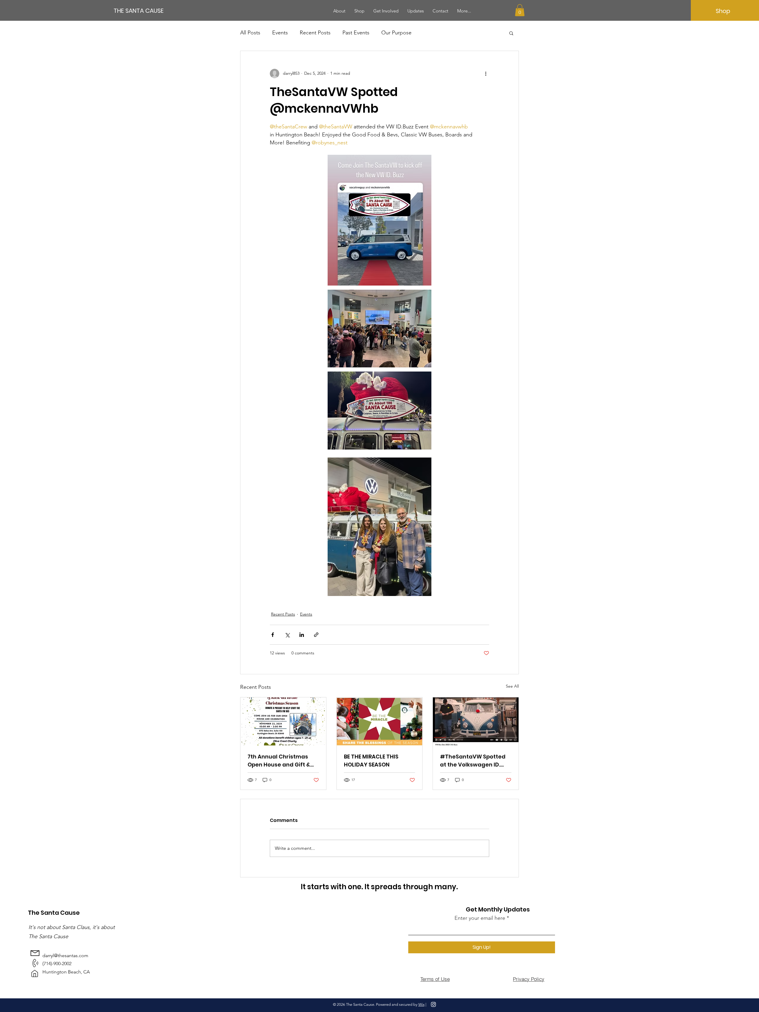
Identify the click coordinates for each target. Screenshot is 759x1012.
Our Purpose (396, 32)
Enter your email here (480, 918)
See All (512, 686)
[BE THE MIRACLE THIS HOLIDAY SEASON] (379, 721)
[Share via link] (316, 635)
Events (280, 32)
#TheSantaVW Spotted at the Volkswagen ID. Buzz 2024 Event (473, 761)
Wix (421, 1004)
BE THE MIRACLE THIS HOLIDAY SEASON (371, 760)
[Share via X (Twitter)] (287, 635)
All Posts (250, 32)
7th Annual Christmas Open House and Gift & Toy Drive (279, 761)
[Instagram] (433, 1004)
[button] (520, 10)
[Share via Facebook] (272, 635)
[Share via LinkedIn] (301, 635)
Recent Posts (315, 32)
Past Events (355, 32)
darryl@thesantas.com (65, 955)
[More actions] (485, 73)
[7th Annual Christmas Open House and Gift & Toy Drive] (283, 721)
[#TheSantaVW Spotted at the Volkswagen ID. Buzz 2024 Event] (476, 721)
